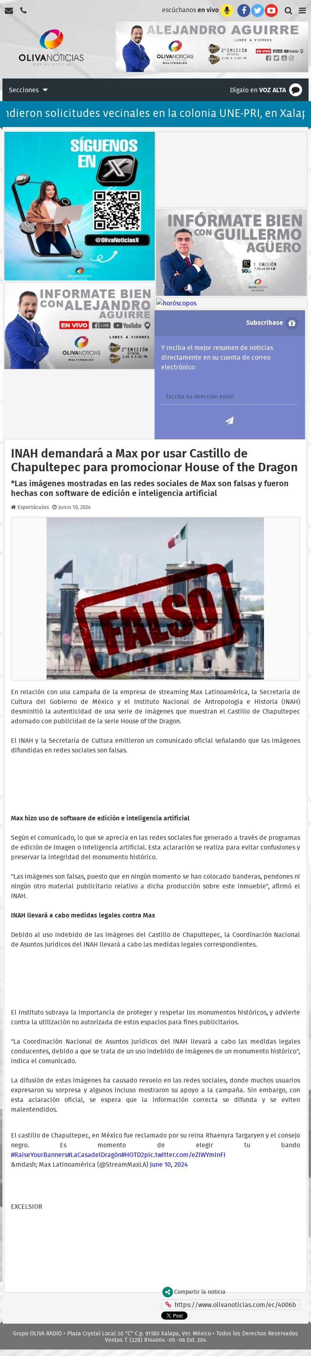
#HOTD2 (132, 1154)
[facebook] (242, 10)
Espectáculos (33, 507)
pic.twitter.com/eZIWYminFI (185, 1154)
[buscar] (287, 10)
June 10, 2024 (169, 1164)
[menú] (302, 10)
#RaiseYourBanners (39, 1154)
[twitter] (257, 10)
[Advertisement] (219, 168)
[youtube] (271, 10)
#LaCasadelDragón (94, 1154)
